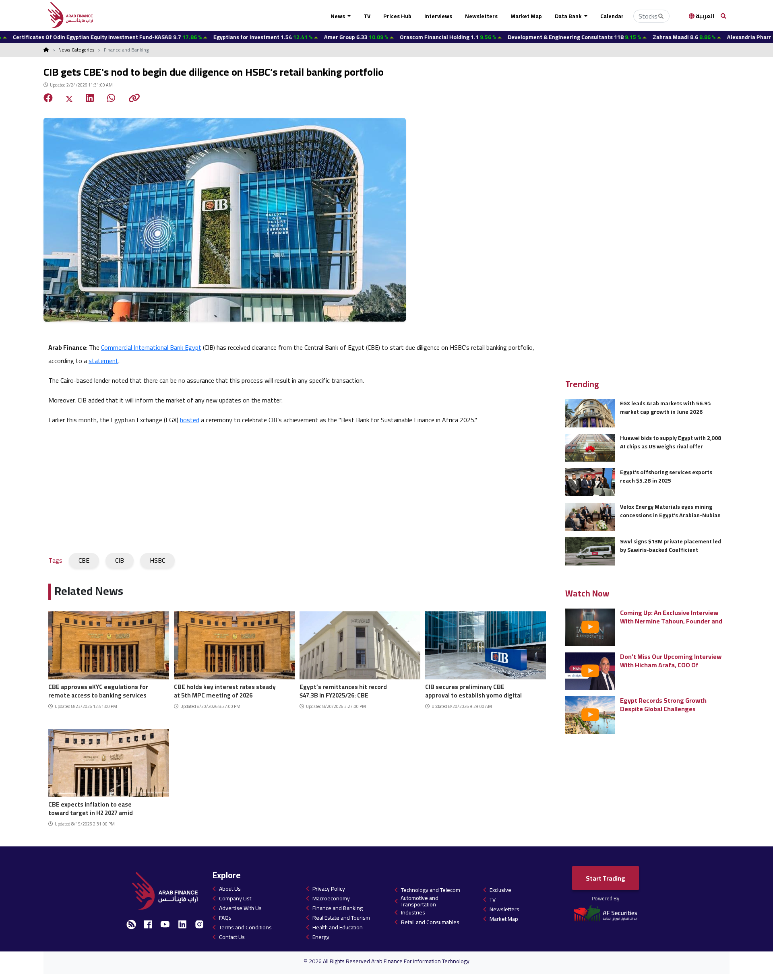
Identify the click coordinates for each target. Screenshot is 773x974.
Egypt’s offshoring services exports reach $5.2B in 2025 (666, 476)
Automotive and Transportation (419, 901)
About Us (230, 888)
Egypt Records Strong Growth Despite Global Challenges (663, 704)
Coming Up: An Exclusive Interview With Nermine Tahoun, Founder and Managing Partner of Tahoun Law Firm (671, 617)
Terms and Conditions (245, 927)
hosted (189, 420)
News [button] (338, 16)
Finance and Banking (337, 908)
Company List (235, 898)
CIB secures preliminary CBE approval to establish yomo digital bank (473, 690)
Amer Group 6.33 (305, 37)
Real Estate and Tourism (341, 917)
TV (367, 16)
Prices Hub (397, 16)
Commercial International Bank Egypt (151, 347)
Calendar (612, 16)
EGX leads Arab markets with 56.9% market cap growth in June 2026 (665, 407)
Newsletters (481, 16)
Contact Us (232, 937)
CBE (84, 560)
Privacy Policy (328, 888)
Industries (413, 912)
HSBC (157, 560)
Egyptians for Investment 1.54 (211, 37)
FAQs (225, 917)
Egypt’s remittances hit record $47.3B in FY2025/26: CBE (343, 690)
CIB (119, 560)
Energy (320, 937)
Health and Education (337, 927)
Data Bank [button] (569, 16)
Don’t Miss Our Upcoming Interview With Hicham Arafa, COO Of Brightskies (670, 660)
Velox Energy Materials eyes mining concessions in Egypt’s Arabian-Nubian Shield (670, 511)
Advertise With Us (240, 908)
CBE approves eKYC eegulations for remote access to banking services (98, 690)
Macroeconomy (331, 898)
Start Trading (605, 878)
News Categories (76, 49)
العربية (704, 16)
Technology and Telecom (430, 890)
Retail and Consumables (430, 922)
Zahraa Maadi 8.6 (633, 37)
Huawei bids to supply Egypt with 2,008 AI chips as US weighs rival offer (670, 442)
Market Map (526, 16)
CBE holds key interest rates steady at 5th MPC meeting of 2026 (225, 690)
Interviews (438, 16)
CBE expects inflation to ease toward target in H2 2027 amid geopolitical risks (90, 808)
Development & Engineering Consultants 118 (523, 37)
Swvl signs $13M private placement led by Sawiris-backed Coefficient (670, 545)
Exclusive (500, 890)
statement (103, 361)
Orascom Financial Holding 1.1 (397, 37)
